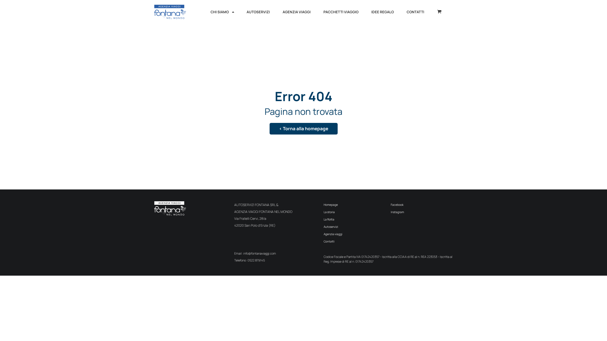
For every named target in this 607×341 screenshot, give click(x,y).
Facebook (397, 205)
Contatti (329, 241)
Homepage (331, 205)
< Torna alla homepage (303, 129)
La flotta (329, 219)
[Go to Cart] (439, 12)
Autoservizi (331, 227)
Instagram (397, 212)
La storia (329, 212)
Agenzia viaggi (333, 234)
